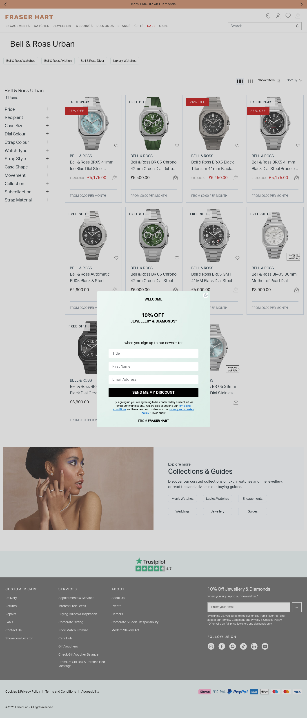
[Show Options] (194, 353)
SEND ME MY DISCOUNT (153, 392)
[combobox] (152, 353)
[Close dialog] (205, 295)
